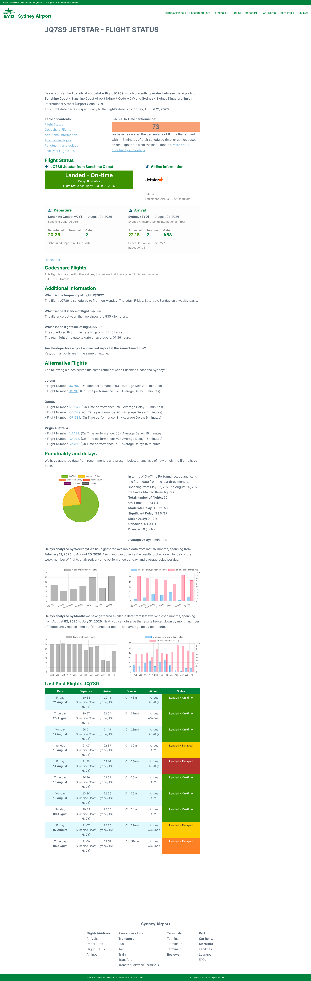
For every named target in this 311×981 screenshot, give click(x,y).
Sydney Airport (35, 16)
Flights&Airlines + (175, 12)
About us (139, 977)
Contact (129, 977)
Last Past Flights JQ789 (62, 151)
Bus (121, 944)
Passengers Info (199, 12)
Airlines (91, 954)
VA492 (74, 439)
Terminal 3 (174, 949)
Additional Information (61, 135)
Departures (94, 944)
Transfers (125, 960)
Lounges (205, 954)
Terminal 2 (174, 944)
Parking (236, 12)
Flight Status (54, 124)
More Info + (287, 12)
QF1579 (75, 412)
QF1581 (74, 417)
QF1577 (74, 407)
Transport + (252, 12)
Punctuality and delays (61, 145)
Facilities (205, 949)
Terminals (174, 933)
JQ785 (74, 386)
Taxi (121, 949)
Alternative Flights (58, 140)
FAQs (202, 960)
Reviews (303, 12)
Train (122, 954)
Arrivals (92, 939)
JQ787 (73, 391)
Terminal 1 (174, 939)
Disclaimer (119, 977)
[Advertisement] (155, 64)
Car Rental (269, 12)
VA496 (74, 444)
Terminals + (221, 12)
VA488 (74, 433)
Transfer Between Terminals (138, 965)
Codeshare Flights (58, 129)
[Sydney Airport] (9, 12)
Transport (126, 939)
